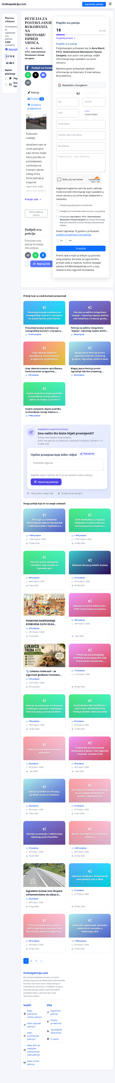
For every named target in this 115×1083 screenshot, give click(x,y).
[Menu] (110, 4)
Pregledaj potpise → (65, 38)
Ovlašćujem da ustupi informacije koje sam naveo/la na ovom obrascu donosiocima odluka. (82, 221)
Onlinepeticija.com (14, 4)
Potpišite (81, 248)
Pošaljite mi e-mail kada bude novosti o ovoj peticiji (82, 211)
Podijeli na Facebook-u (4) (47, 68)
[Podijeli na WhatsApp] (28, 75)
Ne (70, 240)
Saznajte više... (17, 49)
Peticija (34, 92)
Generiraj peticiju (48, 481)
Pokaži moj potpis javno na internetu (76, 205)
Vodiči (27, 1005)
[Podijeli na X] (35, 75)
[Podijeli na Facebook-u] (43, 255)
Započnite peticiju (94, 4)
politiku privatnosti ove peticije (73, 234)
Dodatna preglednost (34, 106)
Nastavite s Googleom (74, 85)
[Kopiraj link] (28, 83)
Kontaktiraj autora (37, 213)
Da (61, 240)
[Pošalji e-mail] (43, 75)
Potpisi (36, 98)
